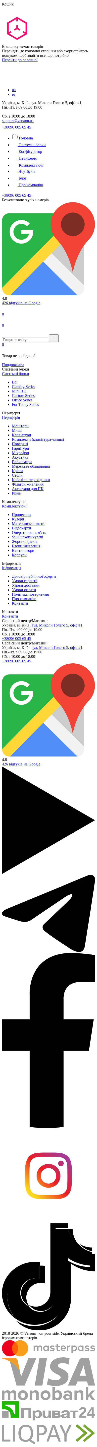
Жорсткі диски (24, 541)
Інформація (11, 568)
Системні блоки (32, 145)
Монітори (20, 426)
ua (14, 90)
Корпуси (19, 555)
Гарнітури (20, 448)
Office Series (22, 400)
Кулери (18, 519)
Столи (17, 475)
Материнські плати (28, 523)
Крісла (17, 471)
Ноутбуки (26, 171)
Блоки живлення (26, 546)
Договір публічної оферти (34, 576)
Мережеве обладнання (31, 466)
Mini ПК (19, 391)
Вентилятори (23, 550)
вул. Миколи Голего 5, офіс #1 (57, 625)
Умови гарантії (24, 581)
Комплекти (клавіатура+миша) (38, 439)
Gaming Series (23, 386)
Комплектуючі (30, 165)
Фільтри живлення (28, 484)
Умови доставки (26, 585)
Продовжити (13, 365)
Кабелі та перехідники (31, 480)
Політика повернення (30, 594)
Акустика (20, 457)
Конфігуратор (30, 151)
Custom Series (23, 395)
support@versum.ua (18, 121)
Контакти (20, 603)
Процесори (21, 514)
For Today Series (25, 404)
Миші (17, 430)
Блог (22, 178)
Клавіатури (21, 435)
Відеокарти (21, 528)
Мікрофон (20, 453)
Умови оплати (24, 590)
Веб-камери (22, 462)
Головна (25, 138)
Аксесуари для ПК (28, 489)
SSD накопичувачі (27, 537)
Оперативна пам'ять (29, 532)
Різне (16, 493)
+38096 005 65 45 (17, 127)
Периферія (27, 158)
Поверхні (20, 444)
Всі (14, 382)
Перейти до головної (20, 60)
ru (13, 94)
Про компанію (30, 185)
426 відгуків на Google (21, 303)
